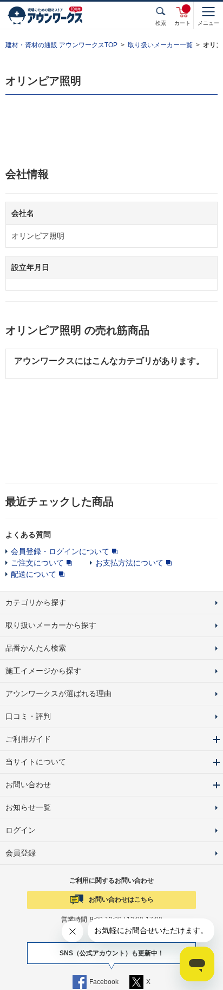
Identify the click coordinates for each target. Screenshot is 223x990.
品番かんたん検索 (35, 648)
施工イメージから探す (43, 670)
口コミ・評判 (28, 716)
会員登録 (20, 852)
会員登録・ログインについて (60, 551)
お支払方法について (129, 562)
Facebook (104, 982)
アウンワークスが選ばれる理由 (58, 693)
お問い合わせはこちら (121, 899)
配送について (33, 574)
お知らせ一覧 (28, 807)
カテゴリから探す (35, 602)
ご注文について (37, 562)
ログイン (20, 830)
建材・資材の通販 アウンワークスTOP (61, 45)
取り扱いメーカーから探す (50, 625)
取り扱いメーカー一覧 (160, 45)
